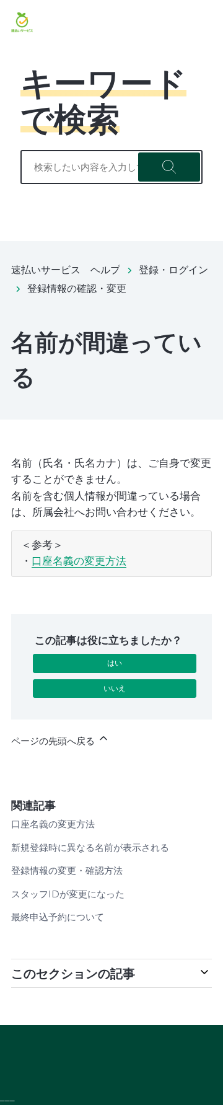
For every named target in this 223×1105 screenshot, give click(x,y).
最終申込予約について (57, 917)
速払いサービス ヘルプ (65, 270)
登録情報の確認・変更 (76, 288)
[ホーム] (22, 22)
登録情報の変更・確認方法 (67, 870)
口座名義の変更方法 (79, 561)
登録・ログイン (173, 270)
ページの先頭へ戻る (54, 741)
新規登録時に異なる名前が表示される (90, 847)
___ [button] (7, 1097)
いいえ (114, 688)
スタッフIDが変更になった (68, 894)
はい (114, 662)
